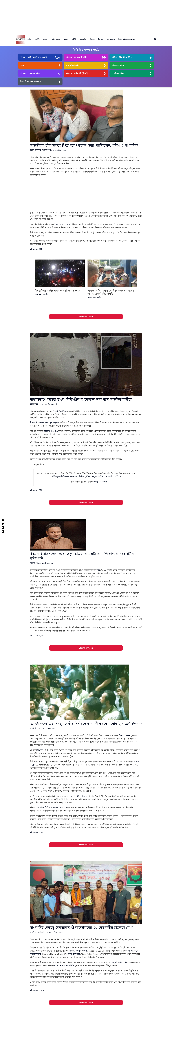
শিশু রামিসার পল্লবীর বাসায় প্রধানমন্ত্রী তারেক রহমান (58, 290)
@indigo (55, 476)
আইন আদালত (56, 39)
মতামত (66, 39)
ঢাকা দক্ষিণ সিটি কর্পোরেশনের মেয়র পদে (51, 807)
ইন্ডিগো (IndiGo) (59, 411)
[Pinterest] (3, 527)
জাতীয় (29, 39)
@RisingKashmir (86, 476)
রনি (98, 570)
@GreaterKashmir (68, 476)
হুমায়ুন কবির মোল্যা (63, 224)
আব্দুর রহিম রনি (74, 954)
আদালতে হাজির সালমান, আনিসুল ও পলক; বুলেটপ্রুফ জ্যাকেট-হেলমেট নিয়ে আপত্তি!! (111, 292)
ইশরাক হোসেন (124, 735)
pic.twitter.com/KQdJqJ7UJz (107, 476)
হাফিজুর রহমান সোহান (78, 951)
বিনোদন (92, 39)
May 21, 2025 (100, 481)
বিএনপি (40, 750)
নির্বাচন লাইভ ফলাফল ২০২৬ (126, 39)
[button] (155, 39)
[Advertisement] (86, 16)
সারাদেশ (45, 39)
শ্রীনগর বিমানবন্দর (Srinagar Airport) (44, 422)
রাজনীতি (37, 39)
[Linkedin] (3, 531)
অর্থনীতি (74, 39)
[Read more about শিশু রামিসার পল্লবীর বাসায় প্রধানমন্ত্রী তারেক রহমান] (60, 273)
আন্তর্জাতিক (83, 39)
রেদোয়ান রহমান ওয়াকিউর (64, 965)
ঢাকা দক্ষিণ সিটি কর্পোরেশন (77, 796)
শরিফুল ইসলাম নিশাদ (118, 962)
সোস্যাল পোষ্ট (111, 39)
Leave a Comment (58, 150)
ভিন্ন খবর (100, 39)
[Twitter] (3, 523)
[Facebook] (3, 519)
